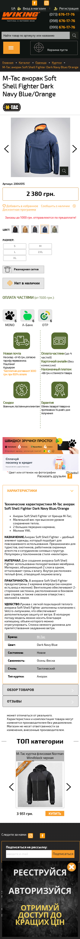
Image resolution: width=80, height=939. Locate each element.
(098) (62, 21)
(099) (62, 27)
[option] (40, 147)
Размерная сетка (26, 269)
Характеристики (22, 490)
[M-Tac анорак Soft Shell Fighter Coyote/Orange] (25, 229)
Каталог (24, 63)
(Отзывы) (72, 472)
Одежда (41, 63)
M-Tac (41, 637)
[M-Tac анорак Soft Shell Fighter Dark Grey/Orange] (35, 229)
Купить (55, 814)
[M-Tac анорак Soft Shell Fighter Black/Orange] (15, 229)
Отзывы (14, 701)
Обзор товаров (20, 690)
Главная (7, 63)
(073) (62, 14)
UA (13, 8)
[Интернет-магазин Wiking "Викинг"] (20, 16)
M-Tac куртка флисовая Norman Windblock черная (40, 756)
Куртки (57, 63)
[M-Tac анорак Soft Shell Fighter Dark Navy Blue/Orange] (44, 229)
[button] (6, 149)
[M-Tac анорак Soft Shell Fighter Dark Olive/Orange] (54, 229)
